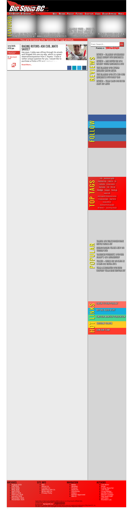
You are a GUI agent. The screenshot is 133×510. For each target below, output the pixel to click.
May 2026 (15, 489)
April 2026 (16, 491)
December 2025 (18, 498)
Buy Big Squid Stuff (105, 309)
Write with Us (47, 491)
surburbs (102, 184)
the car (113, 187)
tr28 (101, 178)
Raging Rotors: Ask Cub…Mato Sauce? (40, 47)
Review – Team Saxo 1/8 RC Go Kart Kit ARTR (110, 82)
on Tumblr (110, 131)
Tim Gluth (105, 489)
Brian (103, 486)
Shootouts (89, 13)
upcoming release (111, 208)
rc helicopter (11, 53)
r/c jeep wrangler (103, 199)
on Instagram (106, 138)
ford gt (114, 190)
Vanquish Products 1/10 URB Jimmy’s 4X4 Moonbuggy (110, 255)
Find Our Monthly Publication (110, 316)
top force (113, 199)
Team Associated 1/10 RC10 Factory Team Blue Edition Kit (110, 269)
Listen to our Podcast (107, 303)
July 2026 (15, 486)
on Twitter (110, 124)
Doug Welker (106, 491)
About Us (45, 486)
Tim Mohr (105, 485)
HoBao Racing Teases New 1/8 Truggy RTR (110, 249)
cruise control (111, 184)
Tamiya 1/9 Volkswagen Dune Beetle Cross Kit (110, 242)
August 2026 (17, 485)
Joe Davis (104, 498)
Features (79, 13)
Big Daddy (102, 187)
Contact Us (46, 488)
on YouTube (108, 144)
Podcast (70, 13)
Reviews (62, 13)
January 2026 (17, 496)
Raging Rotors (11, 52)
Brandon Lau (106, 499)
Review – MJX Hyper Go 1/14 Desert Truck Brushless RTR (110, 62)
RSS (43, 485)
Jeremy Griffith (107, 493)
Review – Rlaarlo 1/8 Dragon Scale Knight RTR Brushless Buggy (110, 55)
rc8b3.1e (110, 181)
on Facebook (107, 118)
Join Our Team (103, 329)
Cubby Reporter (107, 488)
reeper (107, 190)
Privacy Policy (47, 493)
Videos (98, 13)
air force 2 (101, 208)
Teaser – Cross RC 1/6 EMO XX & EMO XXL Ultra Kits (110, 262)
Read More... (27, 64)
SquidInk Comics (104, 323)
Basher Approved (109, 13)
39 (7, 508)
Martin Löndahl (107, 494)
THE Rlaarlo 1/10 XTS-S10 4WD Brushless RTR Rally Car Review (110, 75)
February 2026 (17, 494)
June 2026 (16, 488)
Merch (121, 13)
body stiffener (107, 202)
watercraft (107, 193)
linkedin (74, 67)
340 (108, 187)
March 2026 (16, 493)
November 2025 (18, 499)
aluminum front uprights (107, 205)
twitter (79, 67)
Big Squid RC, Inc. (48, 504)
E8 (115, 181)
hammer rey (102, 181)
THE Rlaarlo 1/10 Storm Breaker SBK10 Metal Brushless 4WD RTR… (107, 69)
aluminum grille (109, 178)
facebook (69, 67)
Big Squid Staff (12, 57)
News (55, 13)
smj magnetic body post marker (107, 196)
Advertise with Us (48, 489)
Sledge (100, 190)
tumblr (84, 67)
